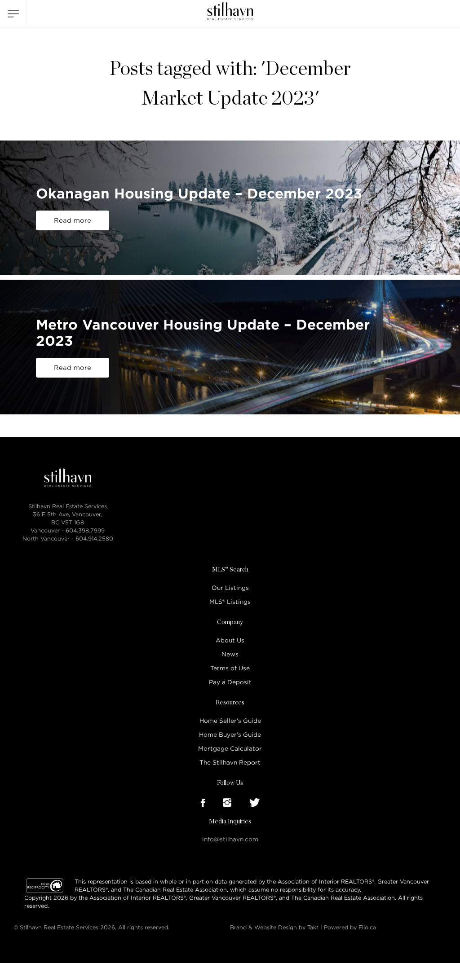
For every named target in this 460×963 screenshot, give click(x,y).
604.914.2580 (94, 538)
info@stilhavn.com (230, 839)
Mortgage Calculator (230, 748)
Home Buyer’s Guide (230, 734)
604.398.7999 (85, 530)
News (230, 654)
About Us (230, 640)
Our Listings (230, 588)
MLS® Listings (230, 601)
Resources (230, 702)
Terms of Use (230, 668)
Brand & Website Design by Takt (274, 927)
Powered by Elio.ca (350, 927)
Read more (72, 220)
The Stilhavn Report (230, 762)
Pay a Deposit (230, 682)
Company (230, 622)
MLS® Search (230, 570)
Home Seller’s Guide (230, 720)
